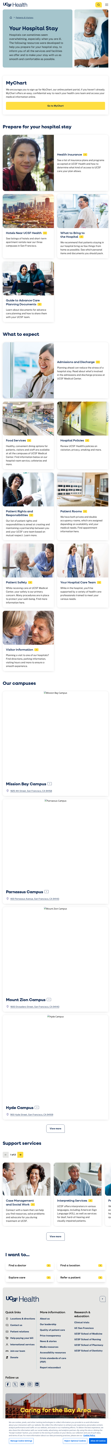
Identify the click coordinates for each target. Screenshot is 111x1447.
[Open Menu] (106, 4)
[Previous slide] (6, 1155)
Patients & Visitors (24, 17)
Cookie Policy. (89, 1435)
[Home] (16, 4)
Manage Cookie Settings (21, 1441)
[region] (55, 1432)
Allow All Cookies (98, 1441)
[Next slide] (20, 1155)
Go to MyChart (55, 105)
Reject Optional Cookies (75, 1441)
